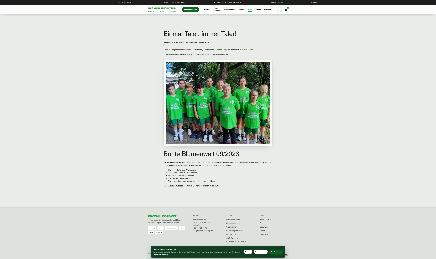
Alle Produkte (265, 219)
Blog (250, 9)
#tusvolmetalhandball (219, 54)
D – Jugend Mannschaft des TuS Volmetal (185, 49)
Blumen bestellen (190, 9)
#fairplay (196, 54)
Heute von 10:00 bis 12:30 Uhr (173, 2)
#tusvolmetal (169, 54)
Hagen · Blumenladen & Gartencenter (229, 2)
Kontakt (229, 234)
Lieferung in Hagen (276, 2)
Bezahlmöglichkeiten (234, 230)
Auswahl (248, 252)
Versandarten (231, 227)
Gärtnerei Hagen (233, 223)
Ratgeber (267, 9)
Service (241, 9)
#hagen (190, 54)
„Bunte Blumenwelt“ (221, 162)
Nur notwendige (260, 252)
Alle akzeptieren (276, 252)
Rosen (262, 223)
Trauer (262, 230)
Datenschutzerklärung (160, 254)
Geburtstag (264, 227)
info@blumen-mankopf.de (203, 230)
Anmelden (314, 2)
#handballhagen (180, 54)
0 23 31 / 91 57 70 (127, 2)
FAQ (235, 234)
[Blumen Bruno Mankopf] (162, 216)
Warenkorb (264, 234)
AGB (228, 238)
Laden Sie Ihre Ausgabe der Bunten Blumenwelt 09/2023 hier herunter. (192, 185)
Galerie (258, 9)
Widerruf (234, 238)
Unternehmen (229, 9)
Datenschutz (231, 241)
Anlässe (207, 9)
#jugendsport (205, 54)
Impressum (242, 241)
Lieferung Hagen (233, 219)
